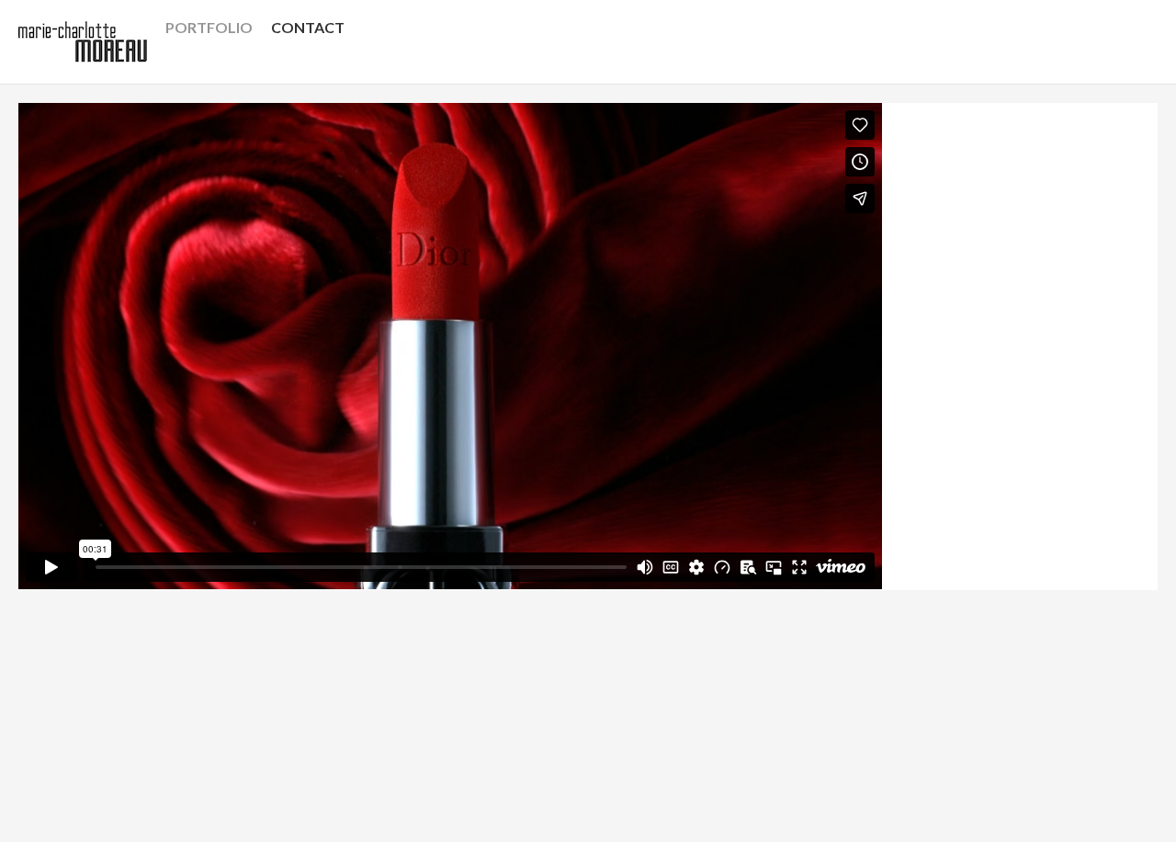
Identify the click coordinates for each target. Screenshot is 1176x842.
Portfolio (209, 27)
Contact (308, 27)
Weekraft (260, 797)
